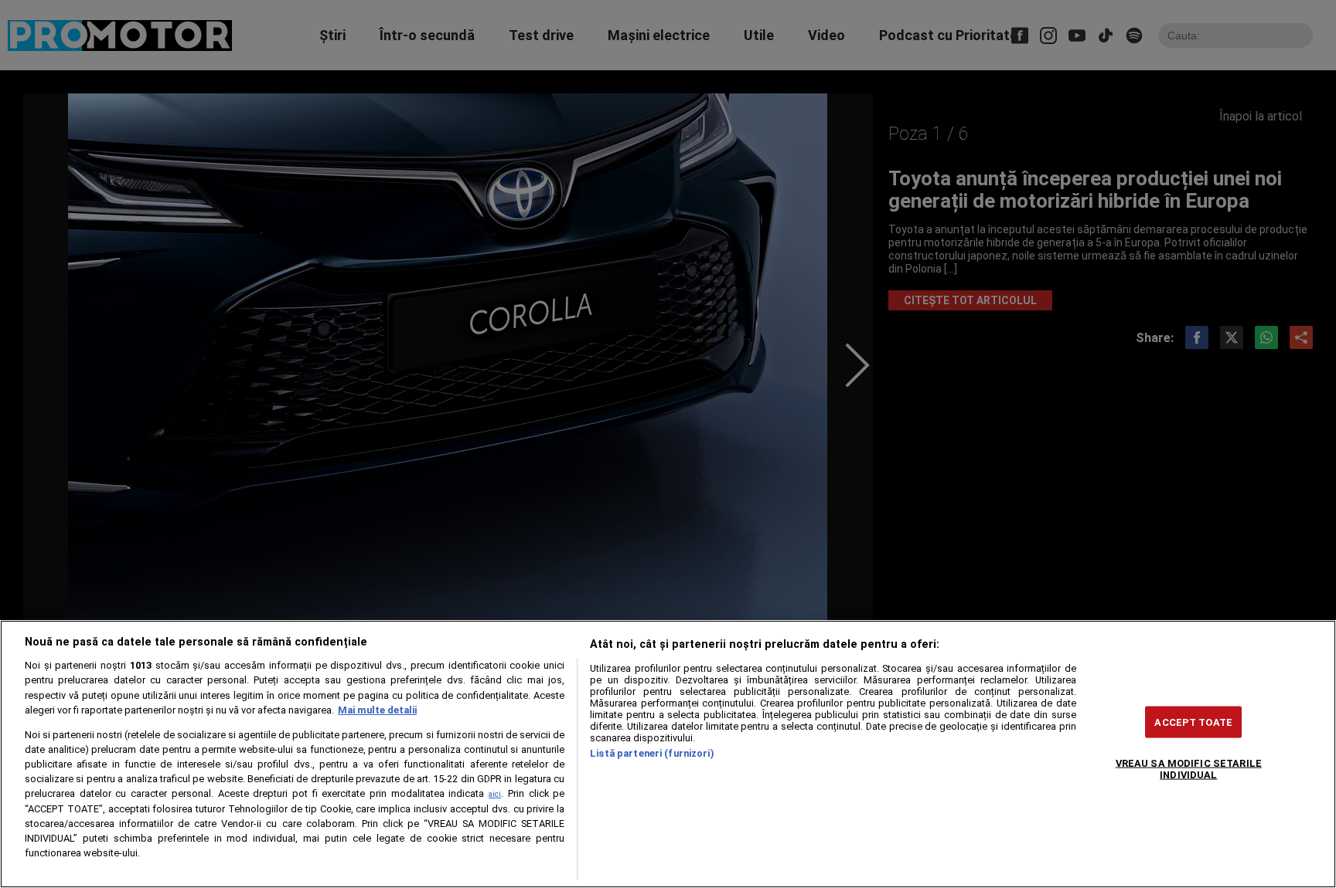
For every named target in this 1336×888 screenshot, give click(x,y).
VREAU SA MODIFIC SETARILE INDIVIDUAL (1189, 768)
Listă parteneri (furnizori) (652, 753)
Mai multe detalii (377, 710)
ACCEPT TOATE (1193, 721)
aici (495, 794)
